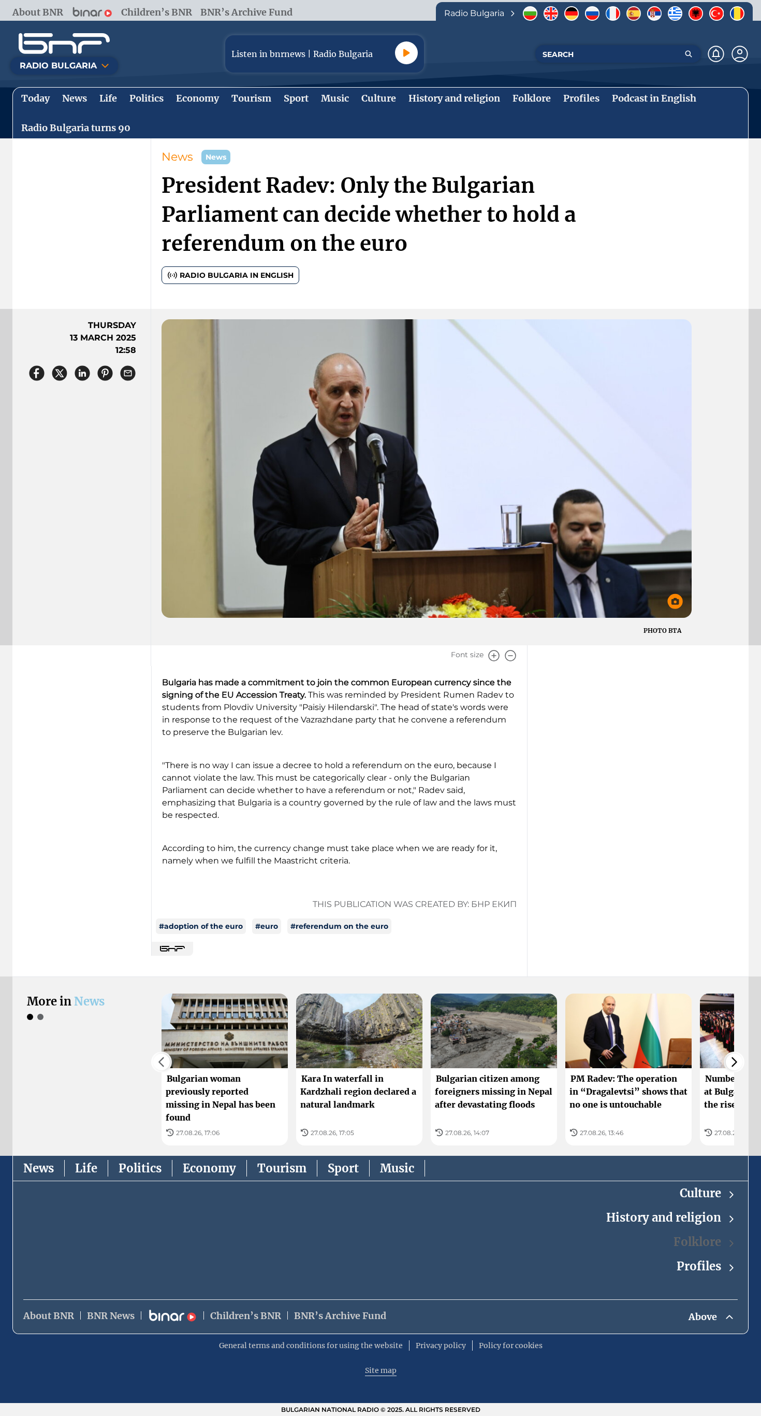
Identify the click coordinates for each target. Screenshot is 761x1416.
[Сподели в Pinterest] (105, 373)
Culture (700, 1193)
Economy (209, 1168)
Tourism (281, 1168)
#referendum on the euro (339, 926)
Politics (140, 1168)
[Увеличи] (494, 655)
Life (86, 1168)
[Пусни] (406, 52)
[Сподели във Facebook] (36, 373)
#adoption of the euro (201, 926)
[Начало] (64, 43)
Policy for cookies (511, 1345)
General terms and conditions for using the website (311, 1345)
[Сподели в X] (59, 373)
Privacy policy (441, 1345)
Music (397, 1168)
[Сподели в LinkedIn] (82, 373)
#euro (266, 926)
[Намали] (510, 655)
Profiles (699, 1266)
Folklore (697, 1242)
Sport (343, 1168)
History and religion (663, 1217)
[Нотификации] (716, 54)
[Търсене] (688, 54)
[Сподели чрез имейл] (128, 373)
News (177, 157)
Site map (381, 1370)
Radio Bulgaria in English (237, 275)
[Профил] (740, 54)
